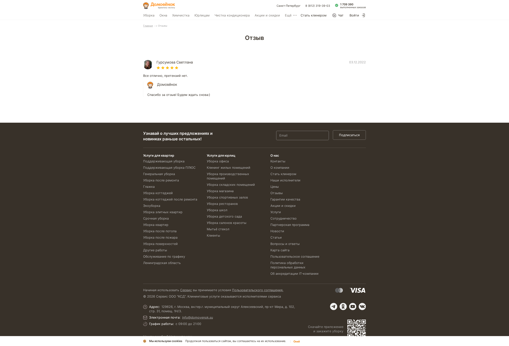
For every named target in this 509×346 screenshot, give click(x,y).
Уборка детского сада (224, 216)
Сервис (186, 290)
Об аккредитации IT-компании (294, 274)
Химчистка (180, 15)
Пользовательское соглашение (294, 256)
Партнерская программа (289, 225)
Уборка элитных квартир (163, 212)
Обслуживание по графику (164, 256)
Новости (277, 231)
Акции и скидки (267, 15)
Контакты (277, 161)
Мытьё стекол (218, 229)
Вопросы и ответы (285, 244)
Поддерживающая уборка (164, 161)
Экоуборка (151, 206)
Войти (354, 15)
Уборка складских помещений (231, 185)
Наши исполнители (285, 180)
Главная (148, 25)
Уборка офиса (218, 161)
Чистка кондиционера (232, 15)
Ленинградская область (162, 263)
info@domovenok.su (197, 317)
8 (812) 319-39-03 (317, 5)
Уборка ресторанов (222, 204)
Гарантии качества (285, 199)
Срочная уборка (156, 218)
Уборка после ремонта (161, 180)
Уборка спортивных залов (227, 197)
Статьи (276, 237)
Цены (274, 187)
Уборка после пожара (160, 237)
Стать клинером (313, 15)
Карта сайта (279, 250)
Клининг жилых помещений (228, 168)
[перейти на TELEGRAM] (333, 306)
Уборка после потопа (160, 231)
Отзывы (276, 193)
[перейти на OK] (343, 306)
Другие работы (155, 250)
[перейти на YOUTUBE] (352, 306)
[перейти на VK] (362, 306)
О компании (279, 168)
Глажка (149, 187)
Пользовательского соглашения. (257, 290)
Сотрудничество (283, 218)
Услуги (275, 212)
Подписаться (349, 135)
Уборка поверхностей (160, 244)
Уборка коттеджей (158, 193)
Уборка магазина (220, 191)
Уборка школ (217, 210)
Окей (296, 341)
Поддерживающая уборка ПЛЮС (169, 168)
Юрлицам (202, 15)
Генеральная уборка (159, 174)
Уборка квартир (155, 225)
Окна (163, 15)
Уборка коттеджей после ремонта (170, 199)
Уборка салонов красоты (226, 223)
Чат (341, 15)
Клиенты (213, 235)
